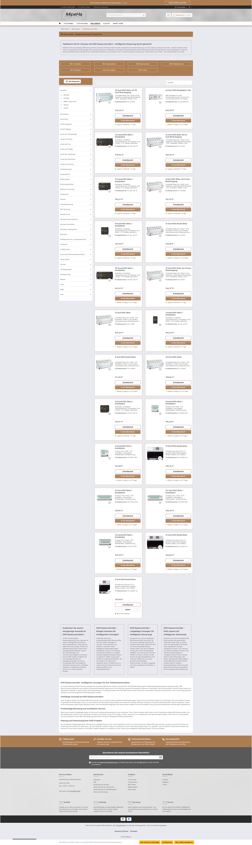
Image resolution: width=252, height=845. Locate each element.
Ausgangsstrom (65, 174)
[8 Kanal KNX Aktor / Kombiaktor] (104, 231)
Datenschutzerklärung (101, 792)
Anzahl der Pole (65, 144)
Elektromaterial (133, 787)
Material (62, 279)
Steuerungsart (64, 259)
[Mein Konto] (190, 7)
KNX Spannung (65, 209)
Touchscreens (132, 782)
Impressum (97, 779)
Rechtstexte (98, 774)
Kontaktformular (75, 791)
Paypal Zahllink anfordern (178, 3)
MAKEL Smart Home (70, 101)
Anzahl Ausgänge (66, 124)
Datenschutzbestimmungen (108, 762)
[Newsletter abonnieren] (160, 757)
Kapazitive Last (65, 214)
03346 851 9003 (64, 783)
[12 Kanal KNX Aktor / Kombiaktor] (104, 408)
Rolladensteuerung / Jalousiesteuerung (73, 239)
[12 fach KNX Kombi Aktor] (155, 453)
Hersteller (63, 90)
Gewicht (62, 199)
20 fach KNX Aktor (174, 357)
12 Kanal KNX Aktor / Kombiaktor (124, 402)
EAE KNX (66, 95)
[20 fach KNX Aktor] (155, 364)
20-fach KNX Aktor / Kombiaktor (174, 491)
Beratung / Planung (121, 831)
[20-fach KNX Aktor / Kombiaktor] (155, 497)
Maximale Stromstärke (67, 224)
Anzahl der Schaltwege (67, 154)
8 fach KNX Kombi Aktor (125, 357)
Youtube (165, 779)
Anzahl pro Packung (66, 164)
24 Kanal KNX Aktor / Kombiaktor (124, 136)
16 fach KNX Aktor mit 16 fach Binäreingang (176, 136)
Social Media (167, 774)
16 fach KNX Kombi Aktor (176, 224)
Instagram (165, 782)
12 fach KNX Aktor (123, 313)
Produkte (131, 774)
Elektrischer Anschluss (67, 189)
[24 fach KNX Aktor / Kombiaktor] (104, 497)
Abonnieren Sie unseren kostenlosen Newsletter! (126, 752)
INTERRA (66, 98)
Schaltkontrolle (65, 249)
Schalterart (63, 244)
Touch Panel (132, 779)
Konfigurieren (167, 842)
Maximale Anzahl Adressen (69, 219)
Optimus (66, 105)
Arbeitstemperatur (66, 169)
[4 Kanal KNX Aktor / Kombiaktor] (155, 320)
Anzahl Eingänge (65, 129)
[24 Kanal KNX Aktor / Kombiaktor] (104, 142)
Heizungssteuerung (66, 204)
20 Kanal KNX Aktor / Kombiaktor (124, 269)
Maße (62, 289)
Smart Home (132, 789)
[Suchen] (143, 15)
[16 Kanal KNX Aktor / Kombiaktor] (104, 186)
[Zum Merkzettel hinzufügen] (109, 102)
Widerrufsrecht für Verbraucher (104, 787)
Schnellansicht (128, 115)
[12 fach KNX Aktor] (104, 320)
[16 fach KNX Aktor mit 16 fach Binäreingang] (155, 142)
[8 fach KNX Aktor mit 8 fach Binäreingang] (155, 186)
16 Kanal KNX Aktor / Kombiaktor (124, 180)
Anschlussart (64, 114)
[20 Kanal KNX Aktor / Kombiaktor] (104, 275)
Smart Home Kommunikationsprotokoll (72, 254)
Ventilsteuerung (65, 274)
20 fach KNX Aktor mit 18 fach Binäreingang (126, 91)
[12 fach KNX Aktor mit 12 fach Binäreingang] (155, 275)
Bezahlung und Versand (101, 784)
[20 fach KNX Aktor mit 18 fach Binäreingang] (104, 97)
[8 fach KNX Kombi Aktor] (104, 364)
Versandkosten (121, 825)
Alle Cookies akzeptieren (184, 842)
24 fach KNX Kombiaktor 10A (178, 90)
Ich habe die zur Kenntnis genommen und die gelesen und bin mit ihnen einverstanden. (125, 763)
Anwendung (64, 119)
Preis (61, 294)
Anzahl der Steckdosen (68, 159)
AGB (140, 762)
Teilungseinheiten (66, 269)
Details (127, 609)
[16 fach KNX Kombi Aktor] (155, 231)
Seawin (66, 108)
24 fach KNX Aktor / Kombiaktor (123, 491)
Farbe (62, 284)
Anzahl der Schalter (66, 149)
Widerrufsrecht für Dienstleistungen (105, 789)
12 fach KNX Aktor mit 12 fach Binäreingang (178, 269)
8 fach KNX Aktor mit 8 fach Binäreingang (178, 180)
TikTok (164, 784)
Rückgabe (133, 831)
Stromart (63, 264)
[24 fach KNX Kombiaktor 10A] (155, 97)
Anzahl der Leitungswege (68, 134)
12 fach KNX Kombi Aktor (176, 446)
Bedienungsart (65, 179)
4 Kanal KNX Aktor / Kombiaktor (174, 314)
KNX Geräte (132, 784)
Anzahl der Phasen (66, 139)
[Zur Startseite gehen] (74, 15)
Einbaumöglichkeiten (67, 184)
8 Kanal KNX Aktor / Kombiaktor (123, 225)
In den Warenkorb (128, 121)
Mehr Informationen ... (116, 842)
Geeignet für (64, 194)
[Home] (61, 24)
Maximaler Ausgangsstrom (68, 229)
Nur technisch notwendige (149, 842)
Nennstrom (63, 234)
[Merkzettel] (168, 15)
